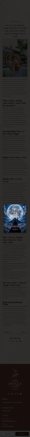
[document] (15, 218)
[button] (24, 207)
